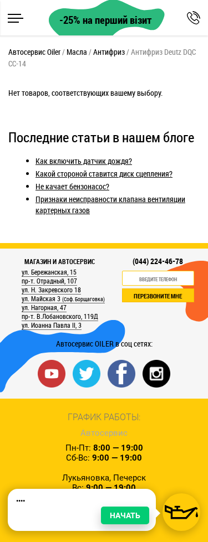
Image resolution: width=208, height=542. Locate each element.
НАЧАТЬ (125, 515)
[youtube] (51, 373)
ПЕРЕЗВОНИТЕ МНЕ (158, 296)
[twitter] (86, 373)
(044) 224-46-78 (158, 261)
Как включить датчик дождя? (83, 161)
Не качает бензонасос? (72, 186)
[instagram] (156, 373)
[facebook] (121, 373)
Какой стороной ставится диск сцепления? (104, 173)
